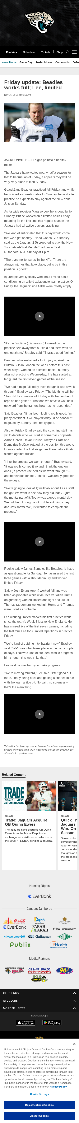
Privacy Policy (25, 1086)
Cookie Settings (39, 1094)
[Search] (67, 52)
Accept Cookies (39, 1115)
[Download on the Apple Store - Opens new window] (25, 1031)
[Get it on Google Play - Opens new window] (52, 1032)
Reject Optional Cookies (39, 1104)
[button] (39, 316)
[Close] (74, 1044)
